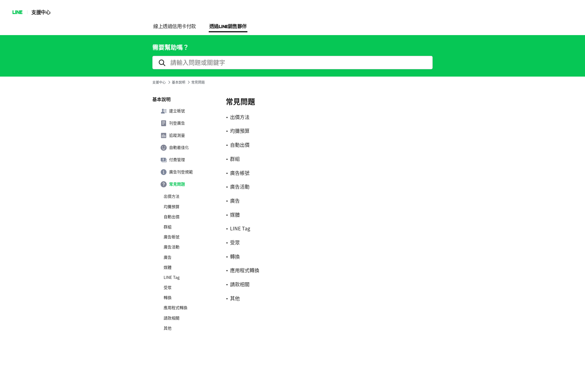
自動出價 (171, 216)
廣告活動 (171, 247)
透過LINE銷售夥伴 (228, 26)
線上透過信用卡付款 (174, 26)
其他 (168, 328)
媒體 (168, 267)
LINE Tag (171, 277)
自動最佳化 (179, 147)
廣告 (168, 257)
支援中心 (40, 12)
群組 (168, 226)
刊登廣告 (177, 123)
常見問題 (177, 184)
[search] (292, 62)
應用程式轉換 (175, 307)
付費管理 (177, 159)
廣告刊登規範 (181, 172)
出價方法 (171, 196)
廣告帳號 (171, 237)
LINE (17, 12)
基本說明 (178, 82)
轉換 (168, 297)
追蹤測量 (177, 135)
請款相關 (171, 318)
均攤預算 (171, 206)
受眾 (168, 287)
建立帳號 (177, 111)
